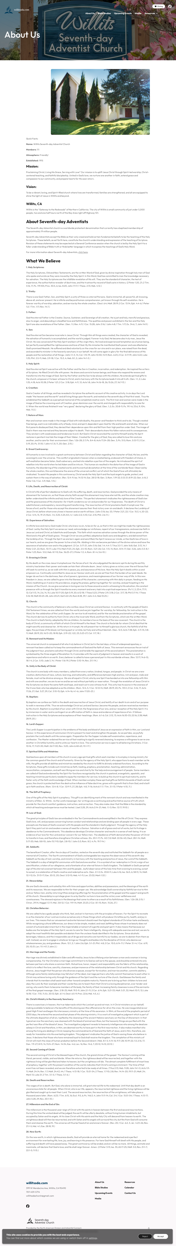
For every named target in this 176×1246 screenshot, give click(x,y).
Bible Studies (104, 13)
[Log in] (149, 1228)
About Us (90, 13)
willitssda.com (21, 9)
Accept (160, 1236)
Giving (160, 6)
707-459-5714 (33, 1192)
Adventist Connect (73, 1228)
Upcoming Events (123, 13)
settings (93, 1238)
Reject (145, 1236)
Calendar (129, 1187)
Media (138, 13)
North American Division (50, 1228)
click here (83, 252)
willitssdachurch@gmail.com (40, 1195)
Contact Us (130, 1193)
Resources (150, 13)
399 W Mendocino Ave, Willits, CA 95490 (46, 1188)
